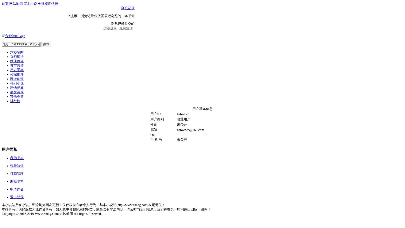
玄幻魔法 (17, 56)
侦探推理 (17, 74)
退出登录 (17, 197)
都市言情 (17, 65)
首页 (5, 3)
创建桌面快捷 (48, 3)
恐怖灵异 (17, 88)
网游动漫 (17, 79)
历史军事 (17, 70)
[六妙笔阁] (13, 36)
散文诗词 (17, 92)
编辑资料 (17, 181)
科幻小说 (17, 83)
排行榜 (15, 101)
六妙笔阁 (17, 52)
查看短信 (17, 166)
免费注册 (126, 28)
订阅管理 (17, 173)
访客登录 (110, 28)
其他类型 (17, 96)
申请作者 (17, 189)
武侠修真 (17, 61)
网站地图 (16, 3)
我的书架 (17, 158)
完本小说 (30, 3)
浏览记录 (128, 8)
